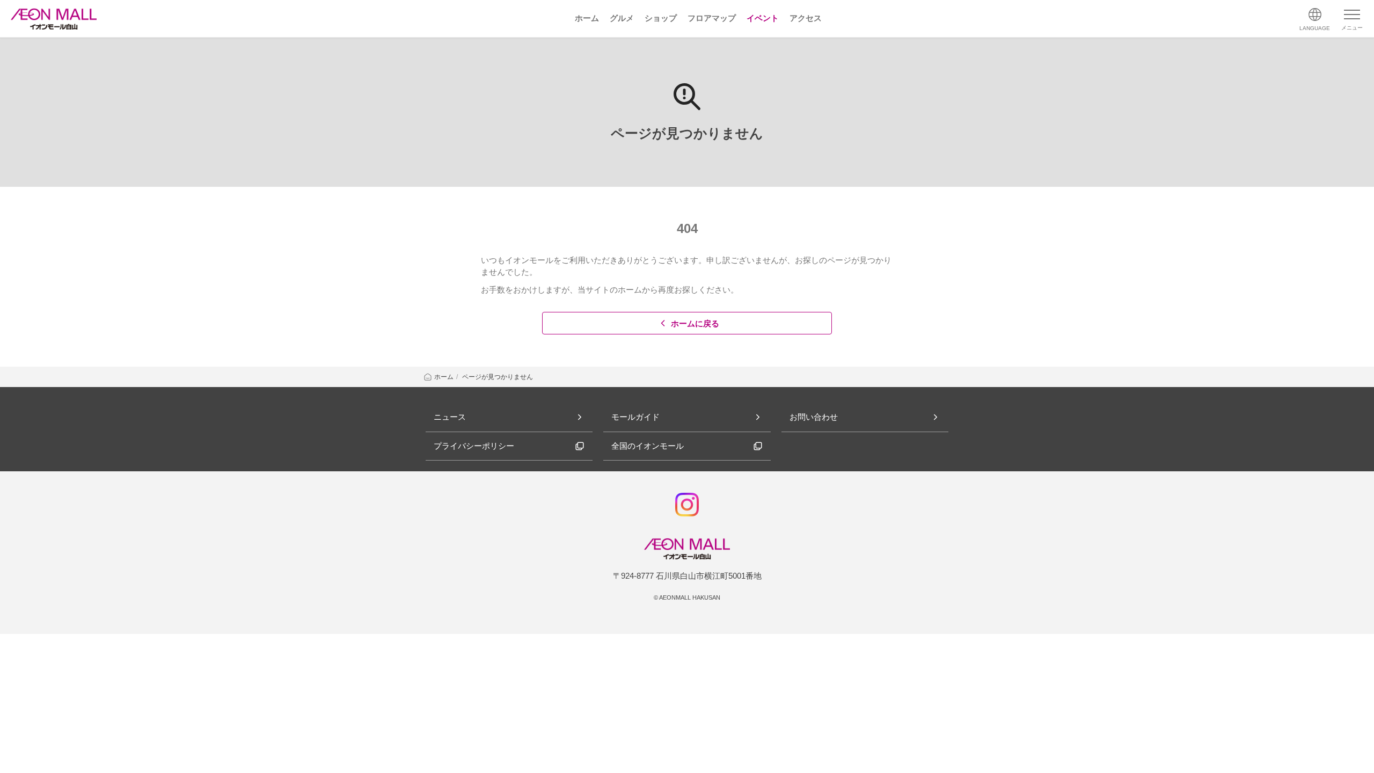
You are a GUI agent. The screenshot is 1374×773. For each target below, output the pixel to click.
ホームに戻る (695, 323)
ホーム (444, 377)
